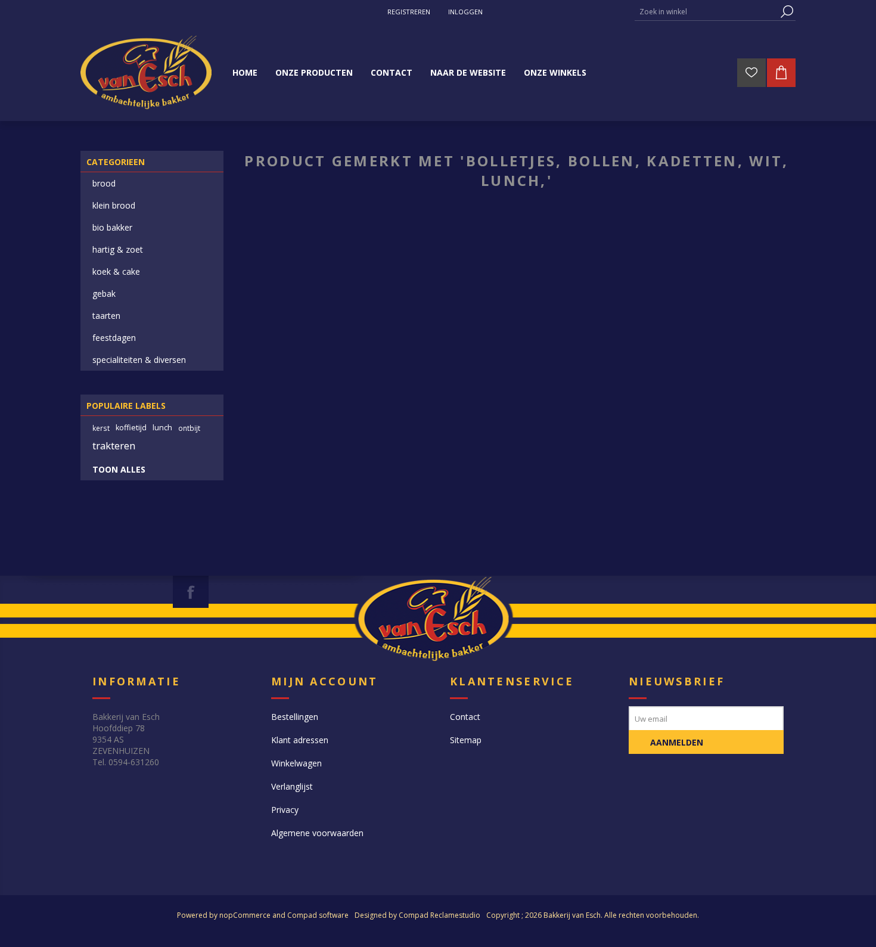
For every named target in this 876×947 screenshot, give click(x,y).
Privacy (285, 809)
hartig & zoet (117, 249)
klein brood (113, 205)
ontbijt (189, 428)
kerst (101, 428)
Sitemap (466, 740)
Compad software (318, 915)
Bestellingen (294, 716)
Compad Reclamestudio (439, 915)
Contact (465, 716)
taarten (106, 315)
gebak (104, 293)
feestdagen (114, 337)
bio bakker (112, 227)
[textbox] (706, 11)
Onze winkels (555, 72)
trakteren (113, 445)
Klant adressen (299, 740)
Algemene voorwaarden (317, 833)
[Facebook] (191, 592)
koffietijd (131, 428)
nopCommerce (245, 915)
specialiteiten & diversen (139, 359)
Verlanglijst (292, 786)
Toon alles (118, 469)
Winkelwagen (296, 763)
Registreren (408, 11)
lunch (162, 428)
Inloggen (465, 11)
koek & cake (116, 271)
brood (104, 183)
